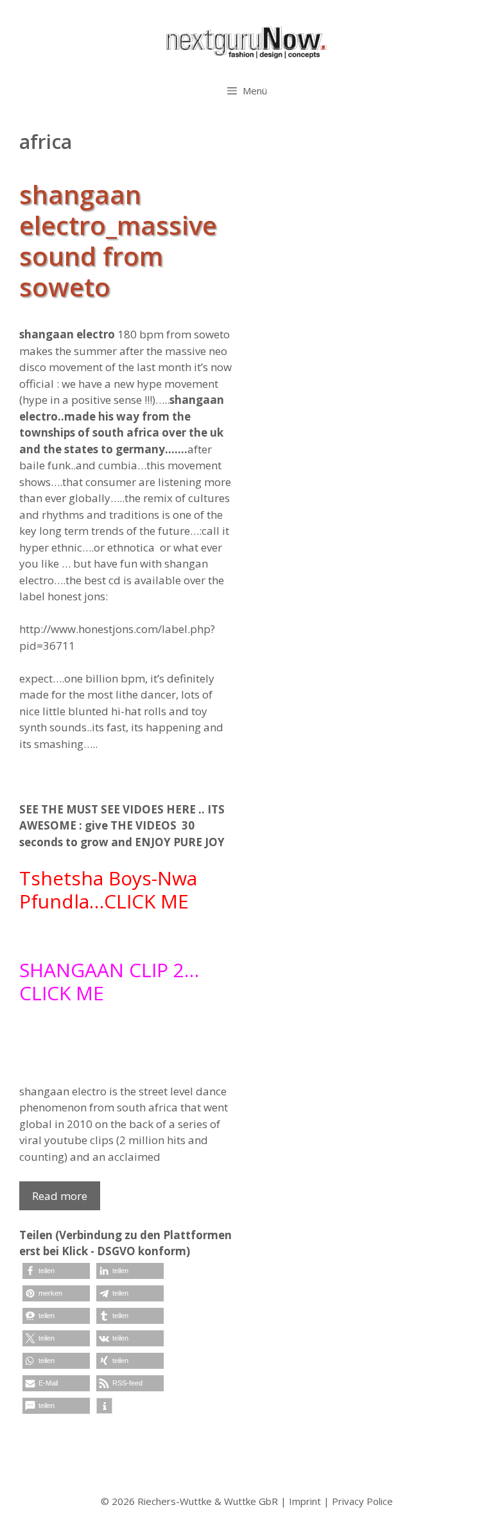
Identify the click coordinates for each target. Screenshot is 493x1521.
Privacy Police (362, 1501)
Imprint (305, 1501)
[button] (56, 1271)
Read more (59, 1195)
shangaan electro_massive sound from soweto (118, 240)
